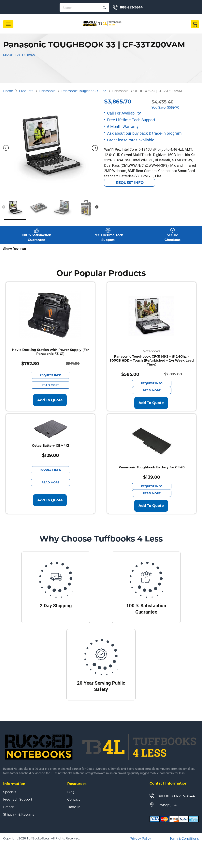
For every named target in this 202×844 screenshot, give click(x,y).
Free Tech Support (17, 799)
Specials (9, 792)
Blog (71, 792)
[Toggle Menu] (8, 24)
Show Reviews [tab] (14, 248)
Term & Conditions (184, 838)
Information (14, 784)
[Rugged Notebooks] (102, 23)
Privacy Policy (140, 838)
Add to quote (50, 400)
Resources (77, 784)
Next (97, 207)
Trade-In (73, 807)
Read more (50, 385)
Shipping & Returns (18, 814)
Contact (73, 799)
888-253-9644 (131, 7)
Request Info (130, 182)
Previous (4, 207)
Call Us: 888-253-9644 (175, 796)
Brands (8, 807)
